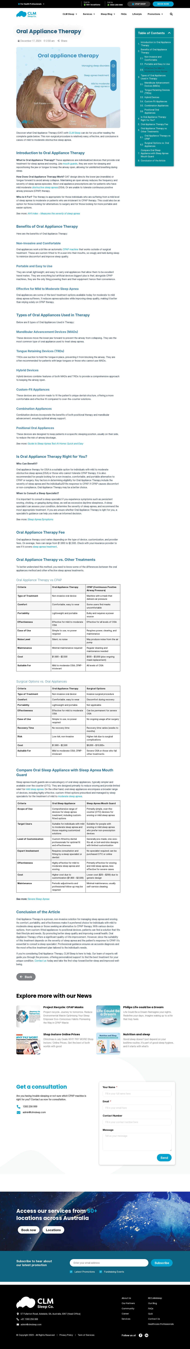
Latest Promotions (85, 1271)
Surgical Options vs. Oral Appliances (157, 144)
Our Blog (152, 1303)
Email (106, 1101)
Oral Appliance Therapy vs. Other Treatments (154, 130)
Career (125, 1313)
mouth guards (70, 163)
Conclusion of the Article (153, 160)
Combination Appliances (157, 105)
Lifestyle (137, 14)
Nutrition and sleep (136, 1034)
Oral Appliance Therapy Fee (155, 124)
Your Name (109, 1087)
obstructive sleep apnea (45, 187)
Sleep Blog (106, 14)
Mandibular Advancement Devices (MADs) (157, 84)
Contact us (40, 960)
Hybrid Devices (152, 97)
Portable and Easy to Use (157, 64)
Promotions (154, 14)
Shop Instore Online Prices (61, 1034)
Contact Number (112, 1115)
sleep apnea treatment (45, 546)
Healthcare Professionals (161, 1324)
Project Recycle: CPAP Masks (63, 1007)
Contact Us (154, 1318)
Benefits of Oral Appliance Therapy (154, 51)
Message (108, 1129)
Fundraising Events (114, 1271)
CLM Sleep (68, 14)
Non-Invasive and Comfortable (153, 58)
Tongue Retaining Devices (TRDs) (157, 91)
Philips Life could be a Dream (143, 1007)
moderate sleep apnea (70, 796)
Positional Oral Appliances (152, 111)
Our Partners (128, 1303)
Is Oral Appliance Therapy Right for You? (153, 118)
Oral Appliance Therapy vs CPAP (157, 137)
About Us (126, 1298)
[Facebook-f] (140, 1335)
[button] (171, 14)
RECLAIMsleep (155, 1298)
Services (87, 14)
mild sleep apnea (34, 789)
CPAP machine (70, 249)
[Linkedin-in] (146, 1335)
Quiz (150, 1313)
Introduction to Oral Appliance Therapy (156, 44)
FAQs (123, 14)
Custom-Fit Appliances (156, 101)
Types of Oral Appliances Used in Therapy (153, 77)
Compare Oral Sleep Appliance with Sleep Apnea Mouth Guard (154, 153)
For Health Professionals (31, 4)
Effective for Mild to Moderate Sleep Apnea (156, 70)
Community (128, 1308)
